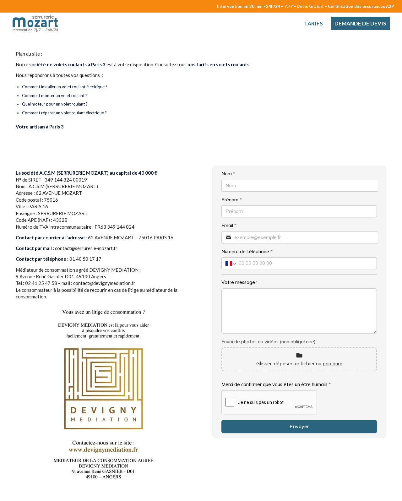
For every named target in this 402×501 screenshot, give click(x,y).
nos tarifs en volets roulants (218, 64)
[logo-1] (36, 24)
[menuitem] (313, 24)
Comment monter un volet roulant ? (55, 95)
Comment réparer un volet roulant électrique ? (64, 112)
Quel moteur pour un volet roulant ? (55, 103)
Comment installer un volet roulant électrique (63, 86)
